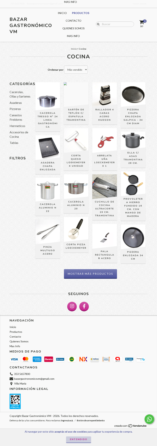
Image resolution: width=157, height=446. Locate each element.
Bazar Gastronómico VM (31, 25)
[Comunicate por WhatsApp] (149, 419)
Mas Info (73, 36)
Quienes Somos (73, 28)
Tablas (14, 142)
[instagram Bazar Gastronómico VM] (72, 306)
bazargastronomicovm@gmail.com (34, 378)
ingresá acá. (67, 420)
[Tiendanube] (130, 427)
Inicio (62, 13)
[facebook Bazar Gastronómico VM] (84, 306)
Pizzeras (15, 109)
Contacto (73, 20)
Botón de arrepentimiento (91, 420)
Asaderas (16, 102)
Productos (80, 13)
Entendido (78, 439)
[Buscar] (97, 23)
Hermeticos (17, 126)
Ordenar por (56, 69)
